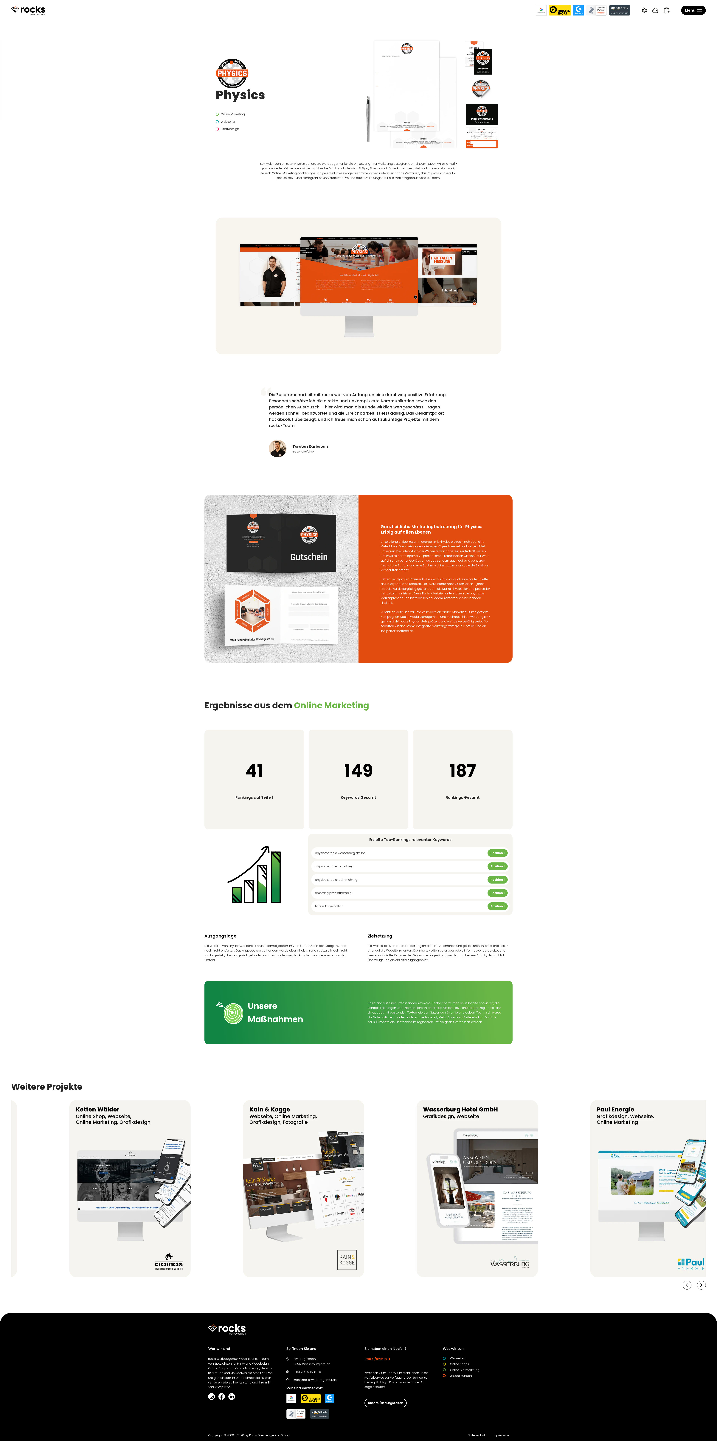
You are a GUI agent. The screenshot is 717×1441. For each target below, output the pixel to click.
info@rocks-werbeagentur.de (315, 1380)
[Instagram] (211, 1396)
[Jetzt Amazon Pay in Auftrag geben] (619, 10)
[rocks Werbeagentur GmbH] (28, 10)
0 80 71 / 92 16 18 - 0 (307, 1372)
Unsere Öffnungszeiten (385, 1403)
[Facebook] (221, 1396)
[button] (211, 578)
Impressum (501, 1435)
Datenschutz (477, 1435)
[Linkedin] (231, 1396)
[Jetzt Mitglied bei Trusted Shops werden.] (560, 10)
